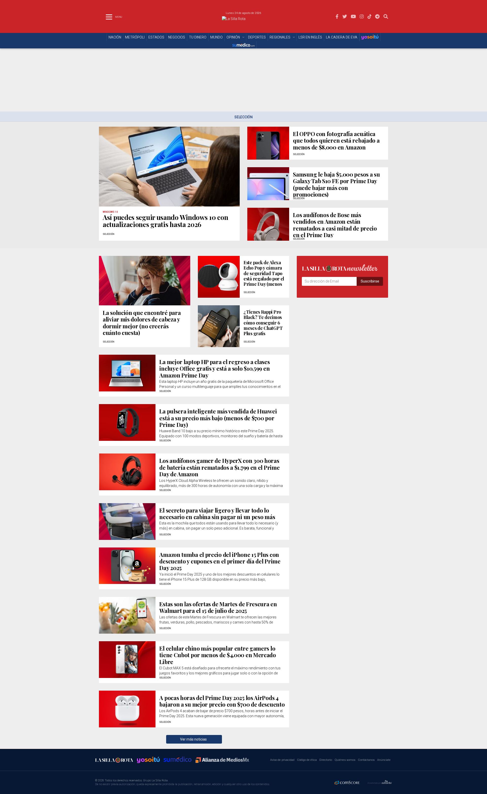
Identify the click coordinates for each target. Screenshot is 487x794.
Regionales (280, 37)
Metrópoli (135, 37)
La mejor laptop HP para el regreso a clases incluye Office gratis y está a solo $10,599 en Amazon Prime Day (214, 368)
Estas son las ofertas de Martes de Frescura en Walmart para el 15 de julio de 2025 (218, 607)
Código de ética (307, 760)
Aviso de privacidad (282, 760)
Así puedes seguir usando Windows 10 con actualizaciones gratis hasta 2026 (165, 221)
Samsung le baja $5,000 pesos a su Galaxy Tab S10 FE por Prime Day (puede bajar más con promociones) (336, 184)
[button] (386, 16)
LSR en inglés (310, 37)
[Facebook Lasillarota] (337, 16)
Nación (115, 37)
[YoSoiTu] (369, 37)
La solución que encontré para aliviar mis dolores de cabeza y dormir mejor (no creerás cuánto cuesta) (142, 322)
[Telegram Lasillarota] (377, 16)
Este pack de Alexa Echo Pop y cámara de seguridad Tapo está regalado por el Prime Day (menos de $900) (264, 276)
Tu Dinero (197, 37)
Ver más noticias (194, 739)
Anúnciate (384, 760)
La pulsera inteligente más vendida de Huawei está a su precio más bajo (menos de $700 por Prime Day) (218, 418)
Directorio (325, 760)
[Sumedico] (243, 45)
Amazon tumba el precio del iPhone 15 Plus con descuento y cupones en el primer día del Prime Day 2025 (219, 561)
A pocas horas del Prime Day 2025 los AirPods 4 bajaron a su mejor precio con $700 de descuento (222, 701)
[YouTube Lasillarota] (353, 16)
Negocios (176, 37)
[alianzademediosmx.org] (222, 760)
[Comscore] (347, 782)
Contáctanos (366, 760)
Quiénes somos (345, 760)
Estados (156, 37)
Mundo (216, 37)
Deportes (257, 37)
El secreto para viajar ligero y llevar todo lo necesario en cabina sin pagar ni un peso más (217, 513)
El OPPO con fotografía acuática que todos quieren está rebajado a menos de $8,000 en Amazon (336, 140)
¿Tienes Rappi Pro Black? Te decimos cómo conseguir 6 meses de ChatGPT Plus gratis (263, 322)
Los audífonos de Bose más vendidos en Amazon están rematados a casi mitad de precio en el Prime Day (335, 225)
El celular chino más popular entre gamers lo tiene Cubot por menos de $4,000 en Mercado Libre (217, 655)
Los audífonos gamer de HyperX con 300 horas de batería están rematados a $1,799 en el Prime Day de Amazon (219, 467)
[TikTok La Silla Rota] (370, 16)
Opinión (233, 37)
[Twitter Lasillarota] (344, 16)
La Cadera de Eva (341, 37)
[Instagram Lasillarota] (362, 16)
